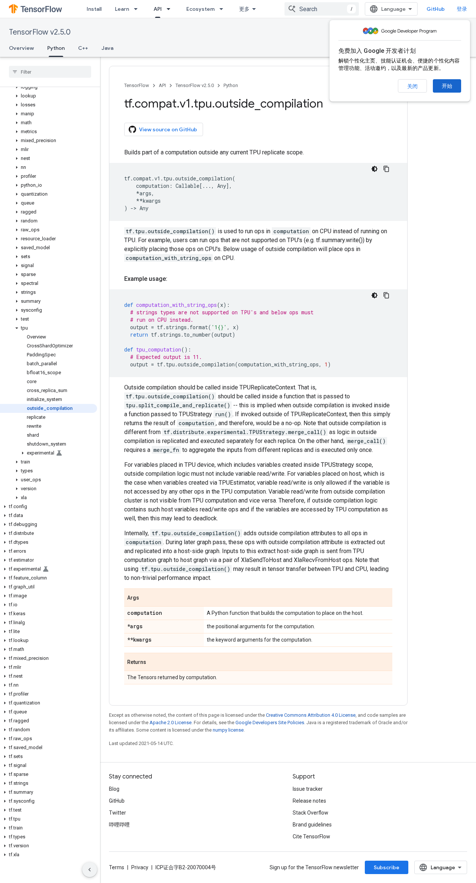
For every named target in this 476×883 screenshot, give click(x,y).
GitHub (436, 9)
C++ (83, 48)
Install (94, 9)
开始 (447, 86)
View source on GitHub (168, 129)
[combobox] (321, 9)
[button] (48, 87)
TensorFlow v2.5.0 (40, 32)
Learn (122, 9)
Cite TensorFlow (311, 836)
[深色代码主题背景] (374, 169)
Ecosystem (200, 9)
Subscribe (386, 867)
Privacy (139, 867)
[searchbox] (50, 72)
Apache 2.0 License (170, 722)
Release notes (309, 801)
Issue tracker (308, 789)
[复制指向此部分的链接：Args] (146, 598)
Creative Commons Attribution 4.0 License (311, 715)
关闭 (412, 86)
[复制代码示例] (386, 169)
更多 (244, 9)
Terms (116, 867)
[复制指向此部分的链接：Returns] (153, 662)
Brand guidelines (312, 825)
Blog (114, 789)
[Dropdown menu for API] (171, 9)
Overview (21, 48)
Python (56, 48)
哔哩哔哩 (119, 825)
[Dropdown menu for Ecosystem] (223, 9)
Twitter (117, 813)
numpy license (228, 730)
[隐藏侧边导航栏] (89, 869)
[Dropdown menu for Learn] (138, 9)
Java (107, 48)
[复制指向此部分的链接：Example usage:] (174, 278)
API (158, 9)
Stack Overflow (310, 813)
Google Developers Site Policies (269, 722)
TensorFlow (136, 85)
